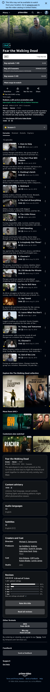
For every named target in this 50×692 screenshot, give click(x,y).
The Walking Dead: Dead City (17, 422)
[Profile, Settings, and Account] (46, 12)
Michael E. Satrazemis (28, 541)
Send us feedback (32, 678)
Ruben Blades (26, 118)
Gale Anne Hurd (25, 551)
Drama (5, 108)
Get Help (6, 664)
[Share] (38, 88)
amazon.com (32, 5)
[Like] (18, 88)
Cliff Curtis (18, 118)
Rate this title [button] (25, 603)
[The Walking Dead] (13, 391)
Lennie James (36, 560)
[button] (16, 596)
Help (41, 678)
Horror (12, 108)
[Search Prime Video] (32, 12)
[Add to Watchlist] (7, 88)
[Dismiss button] (46, 3)
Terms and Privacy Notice (15, 678)
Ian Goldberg (24, 546)
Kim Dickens (10, 118)
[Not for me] (28, 88)
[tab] (6, 133)
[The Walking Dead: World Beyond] (36, 391)
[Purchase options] (45, 145)
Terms (38, 637)
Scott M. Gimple (35, 548)
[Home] (22, 12)
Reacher (17, 444)
